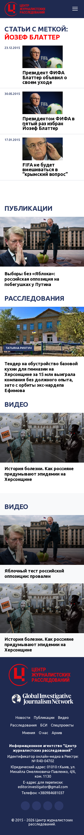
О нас (43, 733)
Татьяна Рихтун (19, 348)
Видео (16, 404)
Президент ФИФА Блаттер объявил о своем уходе (44, 77)
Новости (22, 718)
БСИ (43, 725)
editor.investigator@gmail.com (43, 787)
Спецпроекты (62, 725)
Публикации (28, 208)
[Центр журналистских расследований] (25, 9)
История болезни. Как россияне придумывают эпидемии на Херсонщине (39, 474)
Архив (57, 733)
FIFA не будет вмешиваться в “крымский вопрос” (45, 170)
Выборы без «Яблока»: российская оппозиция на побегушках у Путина (31, 279)
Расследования (34, 298)
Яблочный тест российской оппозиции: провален (34, 573)
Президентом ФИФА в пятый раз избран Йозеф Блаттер (48, 123)
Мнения (28, 733)
